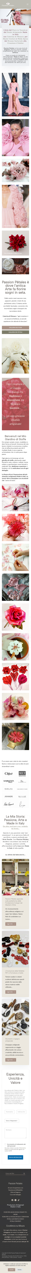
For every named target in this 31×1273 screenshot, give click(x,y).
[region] (15, 18)
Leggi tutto (11, 924)
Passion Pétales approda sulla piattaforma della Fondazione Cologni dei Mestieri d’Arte (14, 902)
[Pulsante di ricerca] (24, 1173)
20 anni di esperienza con (15, 1188)
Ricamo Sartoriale (15, 41)
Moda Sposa (23, 39)
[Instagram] (15, 1200)
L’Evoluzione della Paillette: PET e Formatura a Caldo (14, 972)
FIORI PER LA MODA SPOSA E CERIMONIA (15, 1216)
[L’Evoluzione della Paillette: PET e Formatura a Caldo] (15, 949)
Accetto (11, 1269)
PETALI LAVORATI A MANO (15, 1219)
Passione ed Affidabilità (15, 1190)
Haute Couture (9, 39)
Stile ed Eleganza (15, 1192)
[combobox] (14, 1173)
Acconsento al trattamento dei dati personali (16, 1145)
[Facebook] (12, 1200)
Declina (19, 1269)
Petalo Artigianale (14, 32)
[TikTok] (18, 1200)
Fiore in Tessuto (19, 30)
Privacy (20, 1257)
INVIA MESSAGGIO (15, 1157)
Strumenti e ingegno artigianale (12, 1040)
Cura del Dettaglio (15, 1194)
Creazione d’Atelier (15, 43)
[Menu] (27, 4)
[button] (15, 356)
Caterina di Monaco (15, 37)
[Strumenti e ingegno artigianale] (15, 1017)
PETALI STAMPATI (15, 1221)
